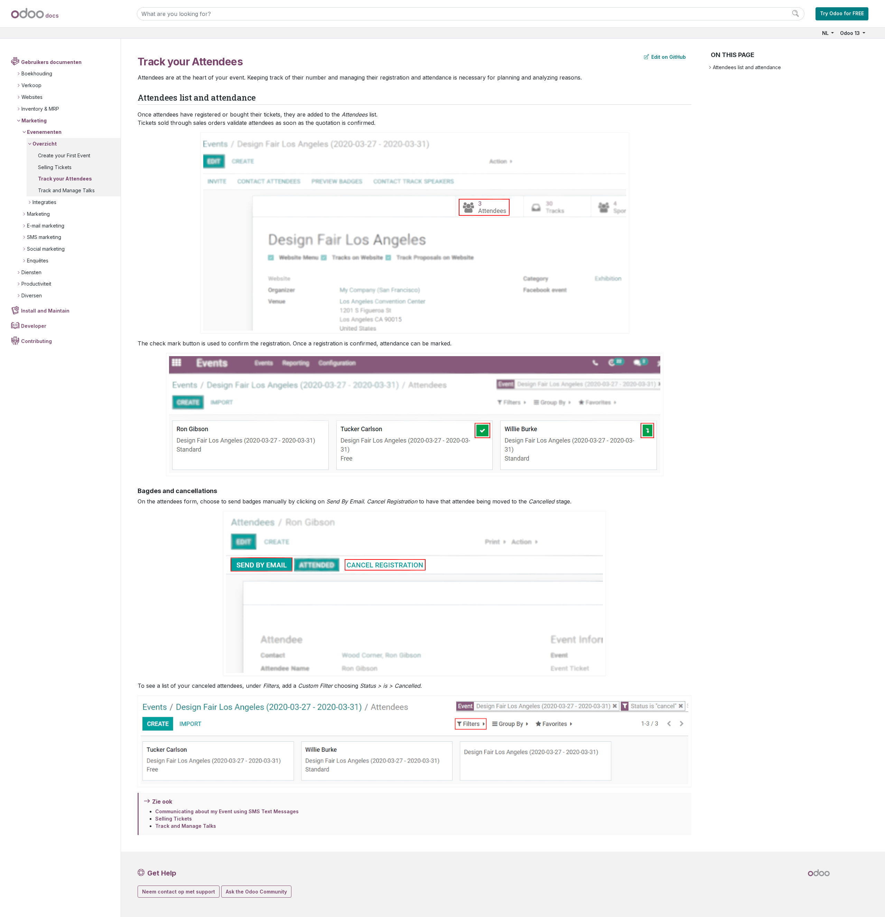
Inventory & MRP (40, 109)
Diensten (31, 272)
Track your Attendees (65, 179)
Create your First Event (64, 155)
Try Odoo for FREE (842, 13)
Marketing (34, 120)
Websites (32, 97)
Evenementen (44, 132)
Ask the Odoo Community (256, 892)
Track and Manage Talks (66, 190)
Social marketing (46, 249)
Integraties (44, 202)
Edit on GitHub (668, 57)
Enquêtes (37, 260)
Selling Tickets (55, 167)
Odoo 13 (850, 33)
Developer (33, 326)
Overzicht (44, 144)
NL (826, 33)
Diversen (31, 295)
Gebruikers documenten (51, 62)
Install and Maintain (45, 311)
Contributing (36, 341)
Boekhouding (36, 73)
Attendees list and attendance (747, 67)
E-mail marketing (45, 226)
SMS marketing (44, 237)
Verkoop (31, 85)
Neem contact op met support (178, 892)
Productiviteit (36, 284)
